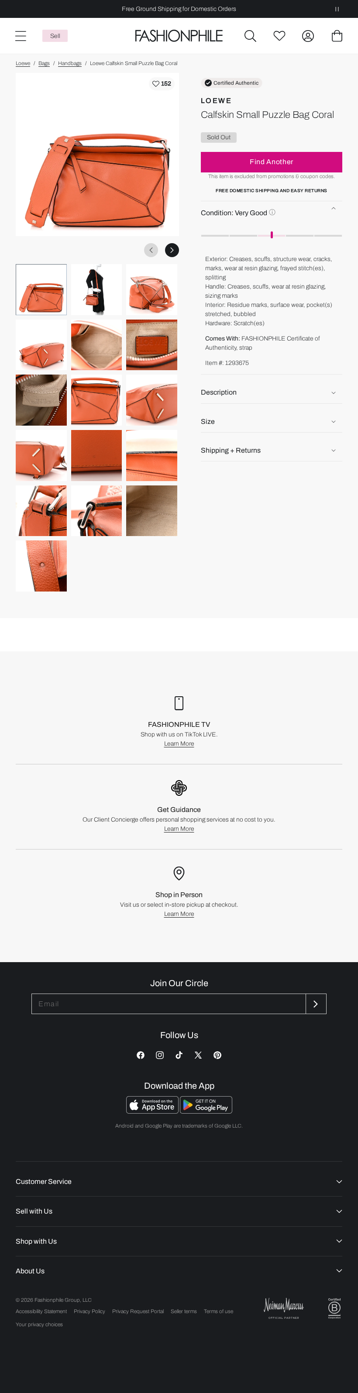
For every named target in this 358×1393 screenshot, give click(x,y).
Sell (55, 36)
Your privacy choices (39, 1324)
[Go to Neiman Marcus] (284, 1308)
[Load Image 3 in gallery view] (151, 289)
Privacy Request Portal (138, 1311)
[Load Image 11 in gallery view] (96, 455)
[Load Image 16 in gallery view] (41, 566)
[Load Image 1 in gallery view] (41, 289)
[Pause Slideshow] (337, 9)
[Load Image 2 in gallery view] (96, 289)
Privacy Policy (89, 1311)
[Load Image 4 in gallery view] (41, 345)
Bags (44, 63)
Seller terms (184, 1311)
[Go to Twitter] (198, 1055)
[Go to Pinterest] (217, 1055)
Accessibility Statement (41, 1311)
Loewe (23, 63)
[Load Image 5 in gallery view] (96, 345)
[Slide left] (151, 250)
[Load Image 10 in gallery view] (41, 455)
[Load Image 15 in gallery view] (151, 511)
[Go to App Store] (153, 1111)
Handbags (70, 63)
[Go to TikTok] (179, 1055)
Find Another (271, 161)
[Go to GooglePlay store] (206, 1111)
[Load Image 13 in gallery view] (41, 511)
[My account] (308, 36)
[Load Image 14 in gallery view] (96, 511)
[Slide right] (172, 250)
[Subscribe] (315, 1004)
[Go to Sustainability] (334, 1308)
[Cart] (337, 36)
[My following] (279, 36)
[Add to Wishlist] (162, 83)
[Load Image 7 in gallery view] (41, 400)
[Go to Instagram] (159, 1055)
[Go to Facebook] (140, 1055)
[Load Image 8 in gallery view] (96, 400)
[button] (250, 36)
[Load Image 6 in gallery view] (151, 345)
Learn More (179, 743)
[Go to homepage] (179, 36)
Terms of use (218, 1311)
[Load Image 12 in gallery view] (151, 455)
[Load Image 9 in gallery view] (151, 400)
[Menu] (20, 35)
